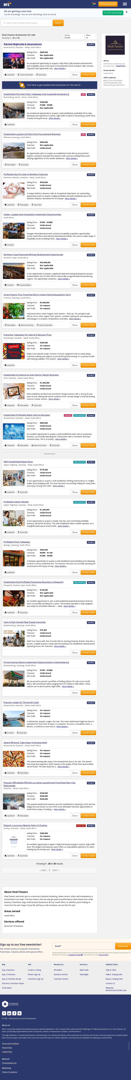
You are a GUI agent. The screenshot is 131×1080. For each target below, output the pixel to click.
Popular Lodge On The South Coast (21, 702)
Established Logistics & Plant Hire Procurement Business (32, 134)
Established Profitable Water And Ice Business (27, 414)
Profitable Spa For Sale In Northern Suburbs (26, 174)
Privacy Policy (103, 955)
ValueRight (84, 974)
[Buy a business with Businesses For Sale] (19, 4)
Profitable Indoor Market (16, 501)
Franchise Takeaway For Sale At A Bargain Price (27, 334)
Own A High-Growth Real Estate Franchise (25, 622)
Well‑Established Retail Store (18, 461)
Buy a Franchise (8, 974)
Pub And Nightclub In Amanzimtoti (23, 44)
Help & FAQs (111, 970)
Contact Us (110, 983)
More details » (60, 68)
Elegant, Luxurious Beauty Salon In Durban (25, 825)
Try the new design (113, 12)
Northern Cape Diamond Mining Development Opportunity (33, 254)
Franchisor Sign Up (35, 979)
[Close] (126, 11)
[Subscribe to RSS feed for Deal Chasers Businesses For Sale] (19, 1013)
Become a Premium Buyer (13, 983)
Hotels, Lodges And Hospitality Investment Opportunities (32, 214)
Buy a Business (8, 970)
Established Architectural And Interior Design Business (31, 374)
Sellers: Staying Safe (114, 974)
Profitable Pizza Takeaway (17, 541)
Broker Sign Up (34, 974)
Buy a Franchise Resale (11, 979)
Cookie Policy (7, 1051)
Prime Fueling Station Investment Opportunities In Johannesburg (36, 662)
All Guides (58, 970)
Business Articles (61, 974)
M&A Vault (84, 970)
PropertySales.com (9, 1063)
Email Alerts (7, 988)
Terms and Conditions (10, 1043)
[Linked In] (9, 1013)
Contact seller (88, 74)
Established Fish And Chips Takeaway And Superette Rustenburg (36, 94)
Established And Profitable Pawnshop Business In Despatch (33, 582)
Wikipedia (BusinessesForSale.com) (116, 989)
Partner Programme (9, 1072)
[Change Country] (94, 4)
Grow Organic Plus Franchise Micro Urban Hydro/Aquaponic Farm (37, 294)
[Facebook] (14, 1013)
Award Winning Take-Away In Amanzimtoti (25, 742)
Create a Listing (34, 970)
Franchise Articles (61, 979)
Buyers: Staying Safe (114, 979)
